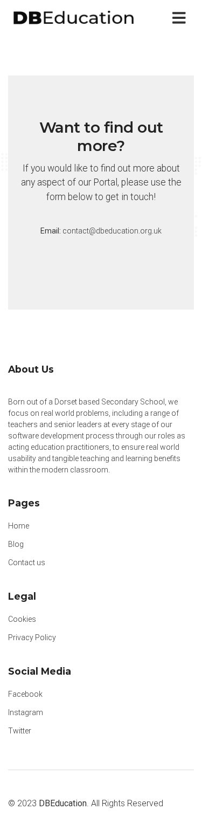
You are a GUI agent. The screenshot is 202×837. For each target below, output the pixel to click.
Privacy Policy (32, 637)
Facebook (25, 694)
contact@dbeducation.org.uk (112, 231)
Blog (16, 544)
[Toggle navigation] (181, 18)
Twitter (19, 730)
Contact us (26, 562)
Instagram (25, 712)
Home (18, 526)
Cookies (22, 619)
